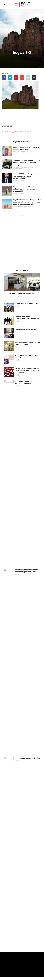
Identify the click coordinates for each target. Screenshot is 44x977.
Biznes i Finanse (27, 167)
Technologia (17, 169)
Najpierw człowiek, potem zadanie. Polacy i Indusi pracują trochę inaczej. (26, 162)
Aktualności (17, 152)
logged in (14, 132)
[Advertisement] (22, 241)
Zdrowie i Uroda (27, 152)
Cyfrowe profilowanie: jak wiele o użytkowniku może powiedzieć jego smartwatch (27, 370)
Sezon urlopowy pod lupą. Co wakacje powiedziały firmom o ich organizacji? (26, 189)
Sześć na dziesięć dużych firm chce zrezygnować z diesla (26, 571)
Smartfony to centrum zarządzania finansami (24, 382)
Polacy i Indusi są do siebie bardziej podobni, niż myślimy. (27, 148)
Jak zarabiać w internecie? (25, 329)
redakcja (19, 296)
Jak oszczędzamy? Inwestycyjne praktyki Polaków (27, 317)
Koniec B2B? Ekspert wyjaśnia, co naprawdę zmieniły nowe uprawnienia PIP (26, 176)
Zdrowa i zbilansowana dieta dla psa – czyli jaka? (27, 343)
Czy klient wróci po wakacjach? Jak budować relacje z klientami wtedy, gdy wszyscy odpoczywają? (27, 202)
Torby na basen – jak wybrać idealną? (26, 356)
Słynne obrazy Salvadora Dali (26, 303)
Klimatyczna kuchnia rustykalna (27, 758)
